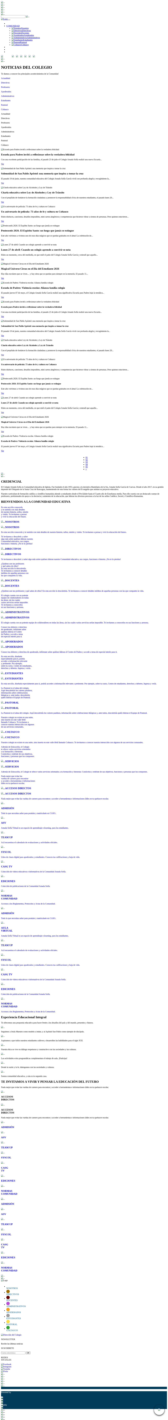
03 (87, 462)
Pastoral (23, 42)
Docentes (25, 33)
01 (87, 457)
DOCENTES (12, 1300)
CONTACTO (12, 52)
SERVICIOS (11, 49)
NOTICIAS (11, 23)
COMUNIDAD (13, 26)
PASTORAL (11, 1324)
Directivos (26, 30)
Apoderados (29, 35)
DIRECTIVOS (12, 1294)
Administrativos (33, 38)
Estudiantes (28, 40)
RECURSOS (11, 47)
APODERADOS (13, 1312)
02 (87, 460)
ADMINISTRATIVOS (16, 1306)
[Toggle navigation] (9, 19)
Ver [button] (2, 164)
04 (87, 464)
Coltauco (25, 45)
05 (87, 467)
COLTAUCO (12, 1330)
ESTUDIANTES (13, 1318)
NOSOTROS (12, 1288)
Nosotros (25, 28)
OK (28, 1353)
